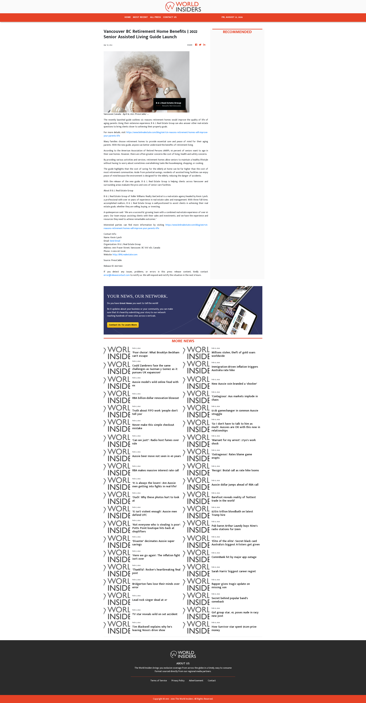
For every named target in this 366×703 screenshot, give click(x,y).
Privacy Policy (177, 681)
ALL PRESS (155, 17)
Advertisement (196, 681)
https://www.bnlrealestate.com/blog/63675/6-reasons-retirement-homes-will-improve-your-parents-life (156, 134)
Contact (212, 681)
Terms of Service (158, 681)
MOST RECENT (140, 17)
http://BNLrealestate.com (125, 255)
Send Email (115, 241)
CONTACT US (170, 17)
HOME (128, 17)
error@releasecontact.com (117, 275)
